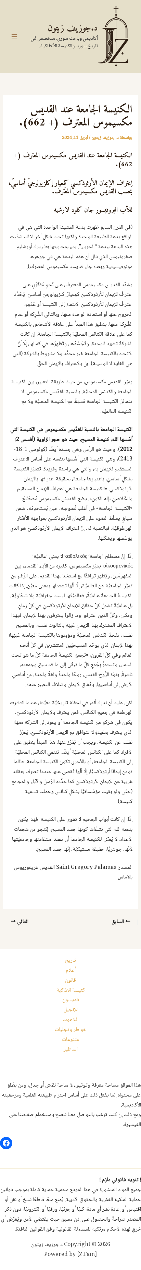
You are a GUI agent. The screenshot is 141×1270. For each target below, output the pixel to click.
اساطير (71, 1049)
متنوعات (70, 1039)
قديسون (70, 1000)
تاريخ (70, 960)
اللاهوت (70, 1020)
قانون (70, 980)
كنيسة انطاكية (70, 990)
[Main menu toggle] (14, 36)
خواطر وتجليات (71, 1029)
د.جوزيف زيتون (73, 28)
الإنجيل (71, 1010)
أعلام (71, 970)
